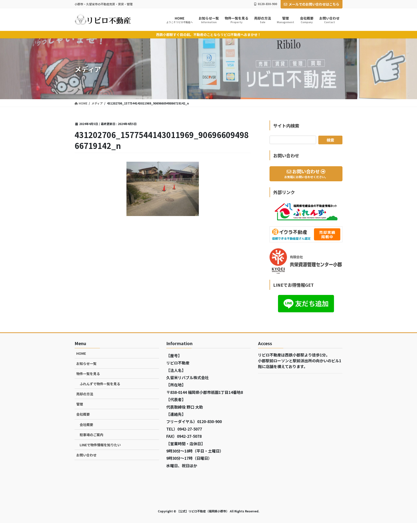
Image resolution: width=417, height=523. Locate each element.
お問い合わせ (86, 455)
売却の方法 (84, 393)
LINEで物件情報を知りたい (100, 444)
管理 (79, 404)
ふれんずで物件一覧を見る (100, 383)
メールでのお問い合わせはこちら (314, 4)
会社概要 (83, 414)
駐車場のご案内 (91, 434)
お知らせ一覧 (86, 363)
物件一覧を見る (88, 373)
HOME (81, 353)
